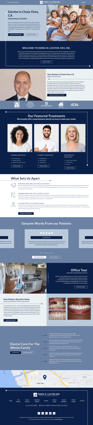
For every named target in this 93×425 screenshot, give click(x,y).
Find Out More (17, 166)
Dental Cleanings (16, 158)
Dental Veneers (43, 160)
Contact (82, 400)
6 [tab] (48, 282)
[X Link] (43, 413)
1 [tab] (48, 273)
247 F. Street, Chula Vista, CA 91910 (54, 405)
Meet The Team (46, 61)
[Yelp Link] (54, 413)
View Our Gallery (80, 286)
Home (10, 400)
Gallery (46, 400)
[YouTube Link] (50, 413)
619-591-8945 (14, 2)
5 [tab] (48, 280)
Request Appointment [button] (16, 34)
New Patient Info (27, 352)
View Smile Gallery (11, 320)
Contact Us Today (31, 34)
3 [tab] (69, 321)
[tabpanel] (46, 238)
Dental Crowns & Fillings (71, 160)
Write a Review (54, 257)
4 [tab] (48, 278)
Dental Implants (69, 162)
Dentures (68, 164)
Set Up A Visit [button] (15, 352)
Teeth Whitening (43, 158)
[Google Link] (46, 413)
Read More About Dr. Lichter (56, 95)
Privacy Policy (51, 419)
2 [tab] (48, 275)
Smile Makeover (43, 162)
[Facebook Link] (39, 413)
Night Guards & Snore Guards (19, 162)
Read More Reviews (39, 257)
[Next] (52, 253)
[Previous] (40, 253)
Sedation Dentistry (17, 160)
